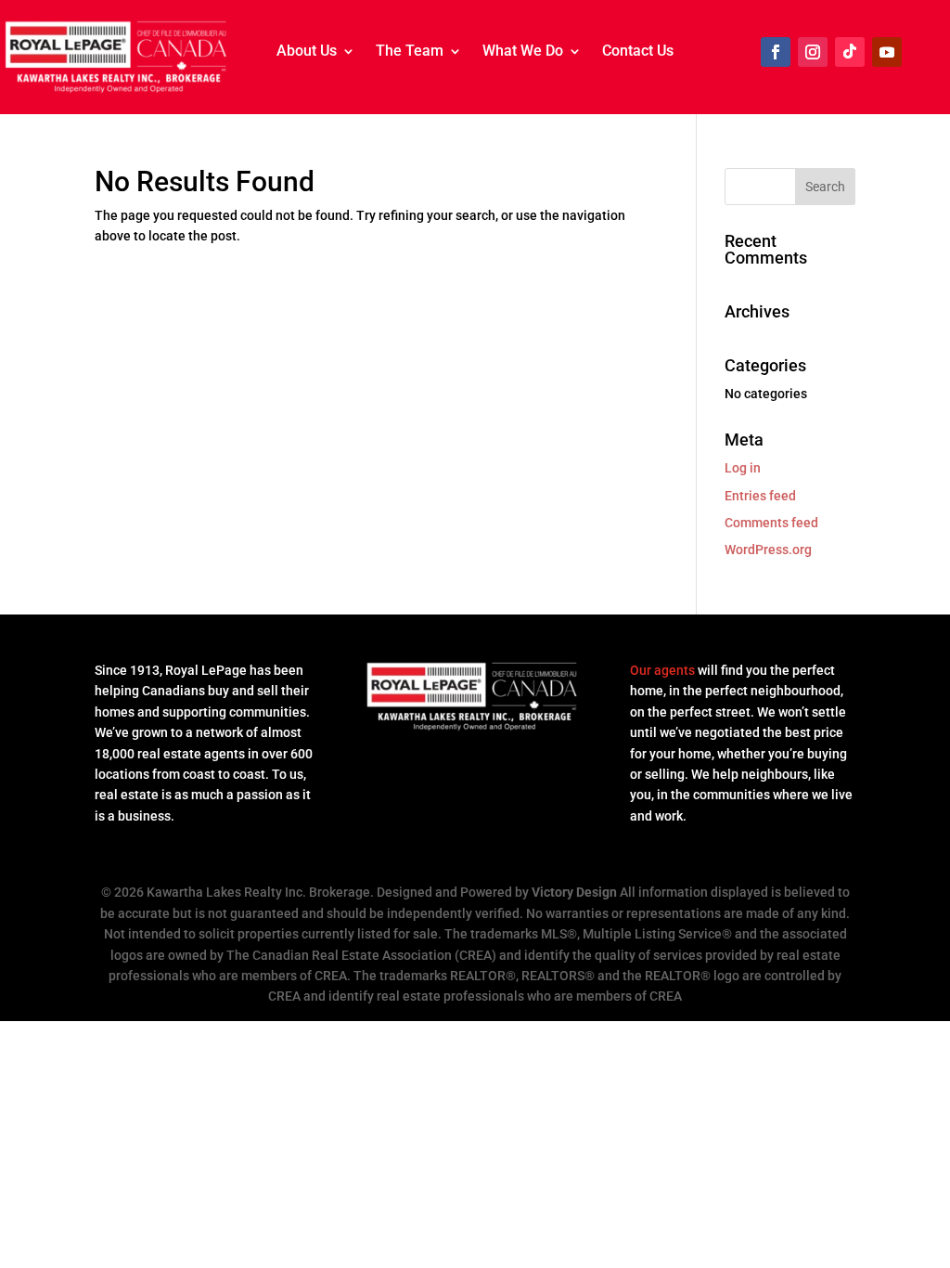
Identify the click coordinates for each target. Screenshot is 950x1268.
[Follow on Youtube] (887, 52)
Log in (743, 467)
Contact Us (638, 52)
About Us (306, 52)
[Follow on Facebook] (775, 52)
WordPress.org (768, 549)
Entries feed (760, 495)
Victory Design (574, 892)
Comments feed (771, 522)
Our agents (662, 670)
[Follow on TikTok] (850, 52)
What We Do (522, 52)
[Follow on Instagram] (813, 52)
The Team (409, 52)
